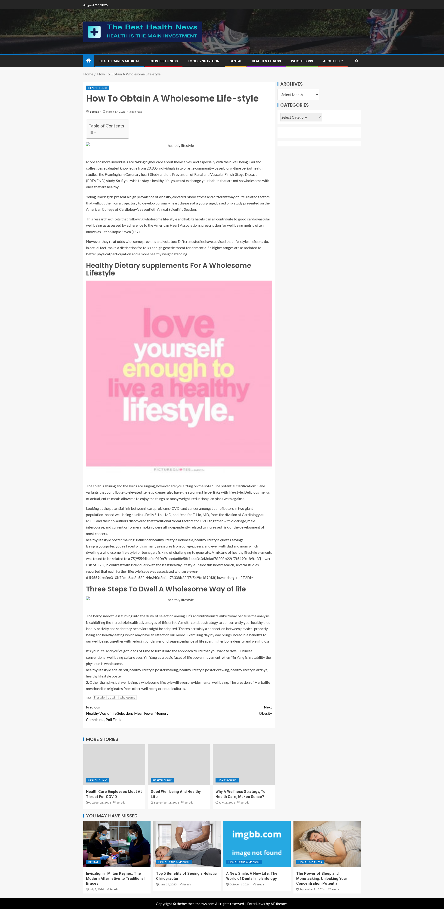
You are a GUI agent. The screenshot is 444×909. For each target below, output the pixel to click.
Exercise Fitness (163, 61)
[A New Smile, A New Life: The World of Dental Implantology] (257, 844)
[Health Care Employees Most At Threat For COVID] (114, 764)
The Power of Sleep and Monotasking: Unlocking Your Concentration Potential (321, 878)
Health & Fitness (266, 61)
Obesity (265, 710)
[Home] (88, 60)
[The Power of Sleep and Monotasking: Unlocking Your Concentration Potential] (327, 844)
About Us (331, 61)
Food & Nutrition (203, 61)
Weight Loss (302, 61)
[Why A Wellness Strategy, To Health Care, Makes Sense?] (244, 764)
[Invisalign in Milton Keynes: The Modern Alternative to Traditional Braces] (117, 844)
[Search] (357, 60)
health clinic (97, 88)
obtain (112, 697)
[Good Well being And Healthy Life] (179, 764)
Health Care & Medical (119, 61)
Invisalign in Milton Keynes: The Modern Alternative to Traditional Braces (115, 878)
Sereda (94, 111)
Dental (235, 61)
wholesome (127, 697)
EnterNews (256, 903)
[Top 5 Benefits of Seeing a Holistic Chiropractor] (187, 844)
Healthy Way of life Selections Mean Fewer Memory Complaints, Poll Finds (127, 713)
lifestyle (99, 697)
